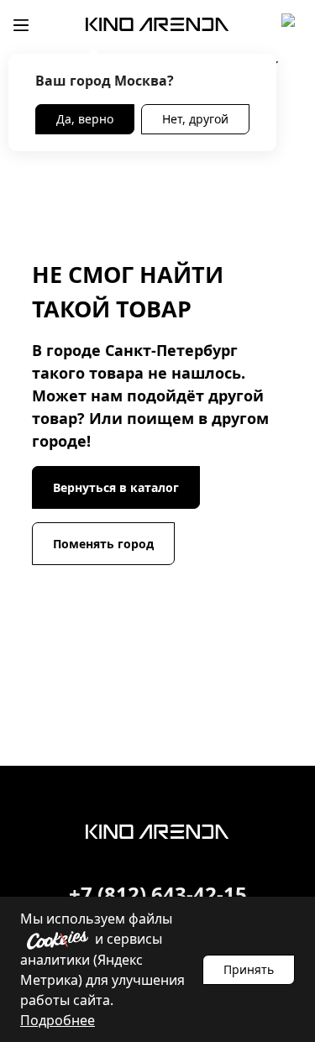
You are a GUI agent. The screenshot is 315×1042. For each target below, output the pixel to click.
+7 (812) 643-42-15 (158, 894)
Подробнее (57, 1020)
